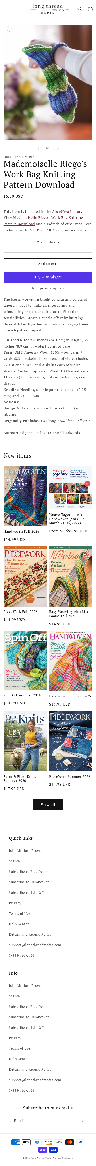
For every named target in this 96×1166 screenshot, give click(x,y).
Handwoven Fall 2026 (21, 531)
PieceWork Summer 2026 (69, 776)
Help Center (19, 924)
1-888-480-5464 (22, 955)
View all (48, 804)
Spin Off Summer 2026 (22, 695)
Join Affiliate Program (27, 850)
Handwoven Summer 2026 (70, 696)
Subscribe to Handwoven (29, 882)
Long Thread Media (41, 1158)
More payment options (48, 288)
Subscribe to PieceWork (28, 871)
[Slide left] (38, 148)
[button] (6, 9)
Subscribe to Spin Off (26, 892)
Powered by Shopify (63, 1158)
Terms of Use (19, 913)
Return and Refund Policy (30, 934)
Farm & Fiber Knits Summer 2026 (20, 778)
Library (67, 211)
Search (14, 861)
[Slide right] (58, 148)
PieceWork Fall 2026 (21, 611)
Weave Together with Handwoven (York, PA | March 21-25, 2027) (68, 518)
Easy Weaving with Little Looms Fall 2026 (70, 613)
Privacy (15, 903)
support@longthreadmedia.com (35, 945)
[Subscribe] (82, 1120)
